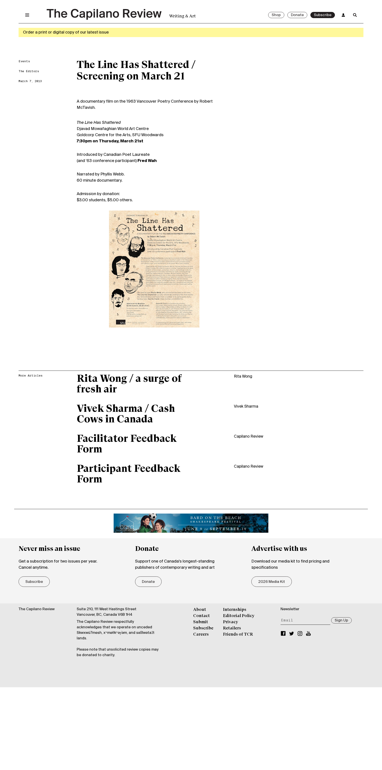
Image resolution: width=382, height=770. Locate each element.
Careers (201, 634)
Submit (200, 622)
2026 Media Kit (271, 582)
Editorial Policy (238, 616)
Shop (276, 15)
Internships (234, 610)
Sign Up (341, 621)
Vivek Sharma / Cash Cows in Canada (126, 414)
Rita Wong (243, 377)
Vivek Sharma (246, 407)
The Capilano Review (37, 609)
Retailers (232, 628)
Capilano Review (248, 437)
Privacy (230, 622)
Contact (201, 616)
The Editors (29, 71)
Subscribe (322, 15)
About (199, 610)
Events (24, 61)
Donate (297, 15)
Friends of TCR (238, 634)
